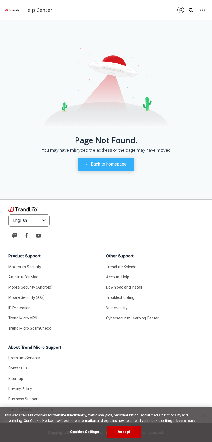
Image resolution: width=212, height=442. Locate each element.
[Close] (203, 416)
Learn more (185, 421)
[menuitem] (180, 10)
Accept (124, 432)
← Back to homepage (106, 164)
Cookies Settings (84, 432)
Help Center (38, 10)
